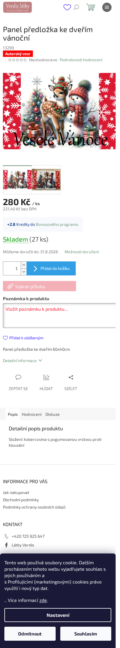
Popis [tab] (13, 414)
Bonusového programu (57, 224)
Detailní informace (20, 360)
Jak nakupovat (16, 492)
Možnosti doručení (82, 251)
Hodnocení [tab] (31, 414)
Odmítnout (30, 633)
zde (43, 600)
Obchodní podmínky (21, 499)
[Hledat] (76, 7)
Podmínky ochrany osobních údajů (34, 506)
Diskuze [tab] (52, 414)
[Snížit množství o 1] (24, 271)
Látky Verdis (23, 544)
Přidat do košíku (55, 268)
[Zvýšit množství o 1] (24, 265)
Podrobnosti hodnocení (81, 59)
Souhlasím (85, 633)
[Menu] (107, 7)
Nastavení (58, 615)
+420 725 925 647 (28, 536)
